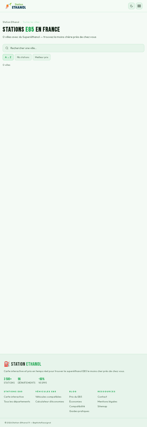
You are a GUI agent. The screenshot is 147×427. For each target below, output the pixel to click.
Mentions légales (107, 401)
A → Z (8, 57)
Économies (75, 401)
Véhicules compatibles (48, 396)
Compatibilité (77, 406)
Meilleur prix (41, 57)
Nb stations (23, 57)
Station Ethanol (11, 22)
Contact (102, 396)
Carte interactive (14, 396)
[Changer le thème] (131, 6)
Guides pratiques (79, 411)
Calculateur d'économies (49, 401)
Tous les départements (17, 401)
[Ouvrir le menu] (139, 6)
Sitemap (102, 406)
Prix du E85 (75, 396)
